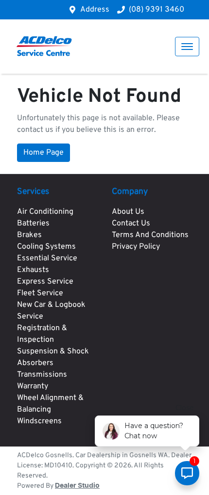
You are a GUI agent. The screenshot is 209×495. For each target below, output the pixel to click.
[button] (187, 46)
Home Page (43, 153)
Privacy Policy (136, 247)
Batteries (33, 223)
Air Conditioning (45, 212)
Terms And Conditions (150, 235)
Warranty (32, 386)
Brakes (29, 235)
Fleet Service (40, 293)
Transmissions (42, 375)
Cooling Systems (46, 247)
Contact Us (131, 223)
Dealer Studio (77, 485)
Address (94, 10)
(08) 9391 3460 (156, 10)
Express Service (45, 282)
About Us (128, 212)
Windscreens (39, 421)
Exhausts (33, 270)
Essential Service (47, 258)
